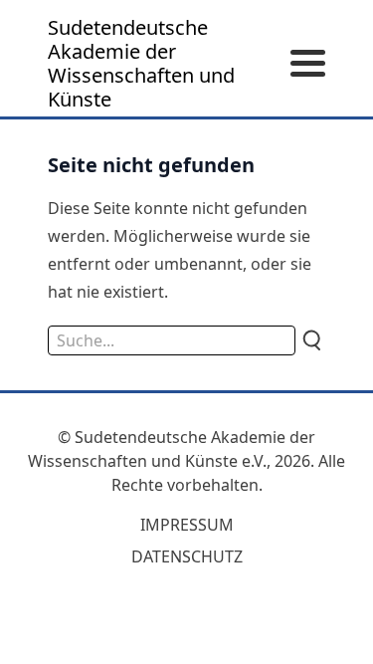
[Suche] (310, 340)
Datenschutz (187, 556)
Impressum (187, 525)
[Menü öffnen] (308, 64)
